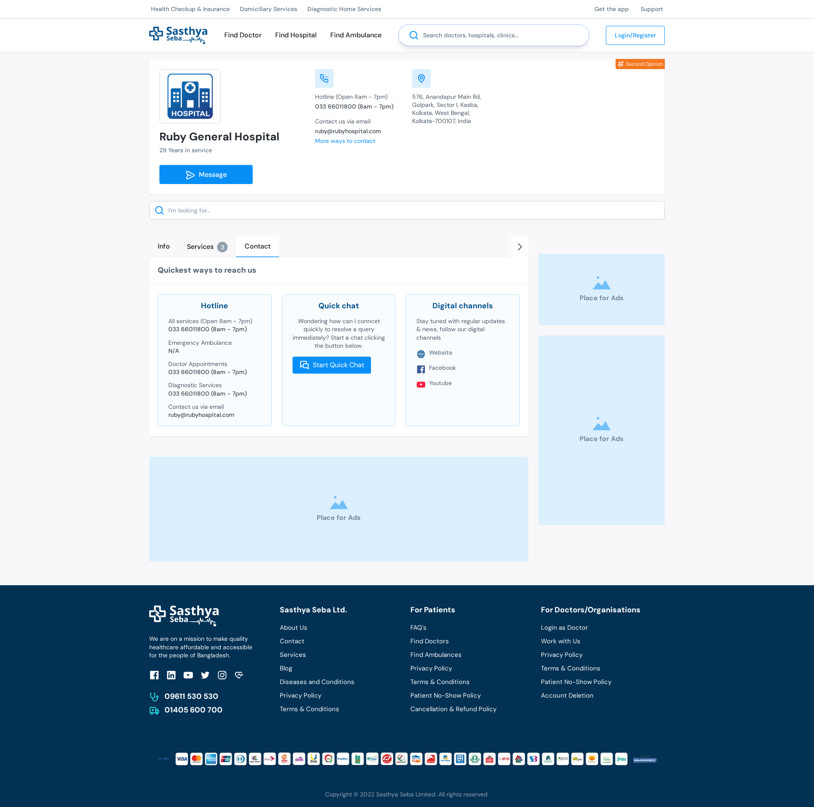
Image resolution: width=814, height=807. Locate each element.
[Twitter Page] (205, 675)
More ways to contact (345, 141)
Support (652, 9)
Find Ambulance (356, 35)
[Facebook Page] (154, 675)
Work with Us (560, 641)
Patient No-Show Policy (445, 695)
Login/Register (635, 35)
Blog (286, 668)
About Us (293, 627)
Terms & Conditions (309, 709)
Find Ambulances (436, 655)
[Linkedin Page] (171, 675)
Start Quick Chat (338, 364)
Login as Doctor (564, 627)
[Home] (178, 34)
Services (293, 655)
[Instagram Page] (222, 675)
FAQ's (418, 627)
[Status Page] (239, 675)
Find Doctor (243, 35)
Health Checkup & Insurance (190, 9)
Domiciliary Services (268, 9)
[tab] (163, 246)
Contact (292, 641)
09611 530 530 (191, 696)
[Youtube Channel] (188, 675)
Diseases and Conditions (317, 682)
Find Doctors (429, 641)
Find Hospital (296, 35)
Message (211, 174)
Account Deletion (567, 695)
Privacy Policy (300, 695)
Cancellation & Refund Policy (453, 709)
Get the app (611, 9)
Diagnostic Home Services (344, 9)
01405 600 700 (193, 710)
